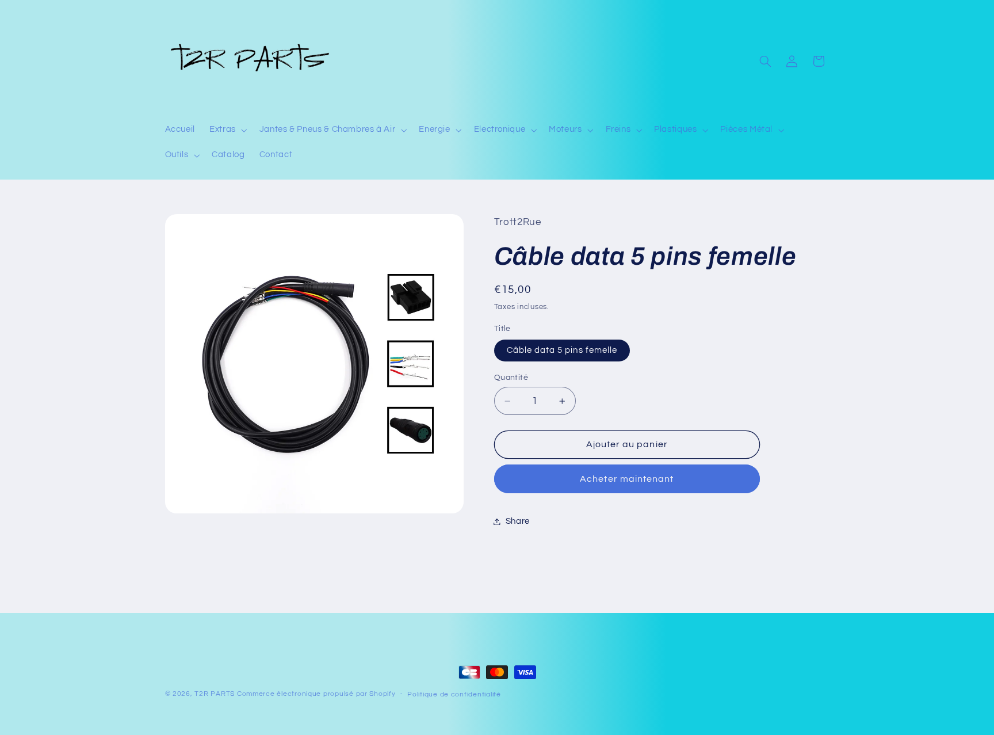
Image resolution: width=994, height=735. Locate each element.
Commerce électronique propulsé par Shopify (316, 694)
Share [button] (518, 521)
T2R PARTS (214, 694)
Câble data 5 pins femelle (562, 350)
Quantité (511, 378)
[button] (227, 130)
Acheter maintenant (627, 478)
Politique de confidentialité (454, 694)
